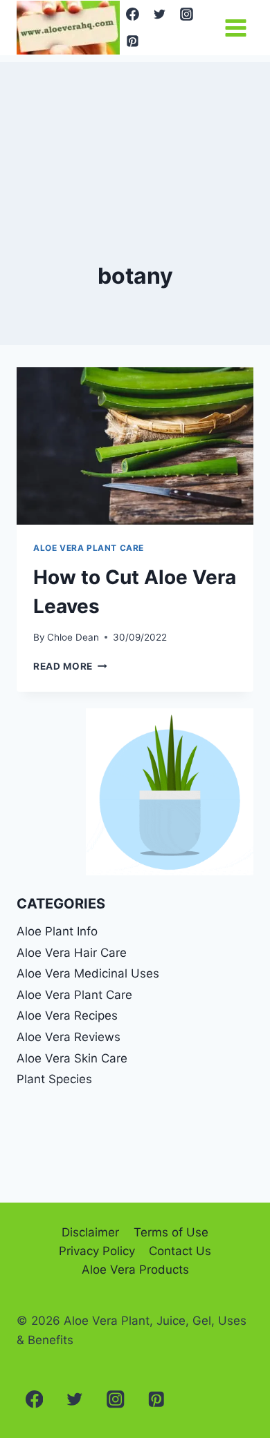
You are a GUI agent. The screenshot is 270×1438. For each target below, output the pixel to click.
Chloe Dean (73, 637)
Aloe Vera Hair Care (72, 953)
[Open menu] (235, 27)
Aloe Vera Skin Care (72, 1058)
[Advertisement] (135, 131)
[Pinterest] (133, 41)
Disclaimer (90, 1232)
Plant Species (54, 1079)
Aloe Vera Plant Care (88, 548)
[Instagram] (186, 14)
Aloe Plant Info (57, 931)
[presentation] (135, 446)
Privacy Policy (97, 1251)
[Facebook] (133, 14)
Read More (70, 666)
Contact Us (180, 1251)
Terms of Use (171, 1232)
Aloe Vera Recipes (67, 1015)
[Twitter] (160, 14)
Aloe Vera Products (135, 1269)
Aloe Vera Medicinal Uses (88, 973)
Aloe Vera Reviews (68, 1037)
